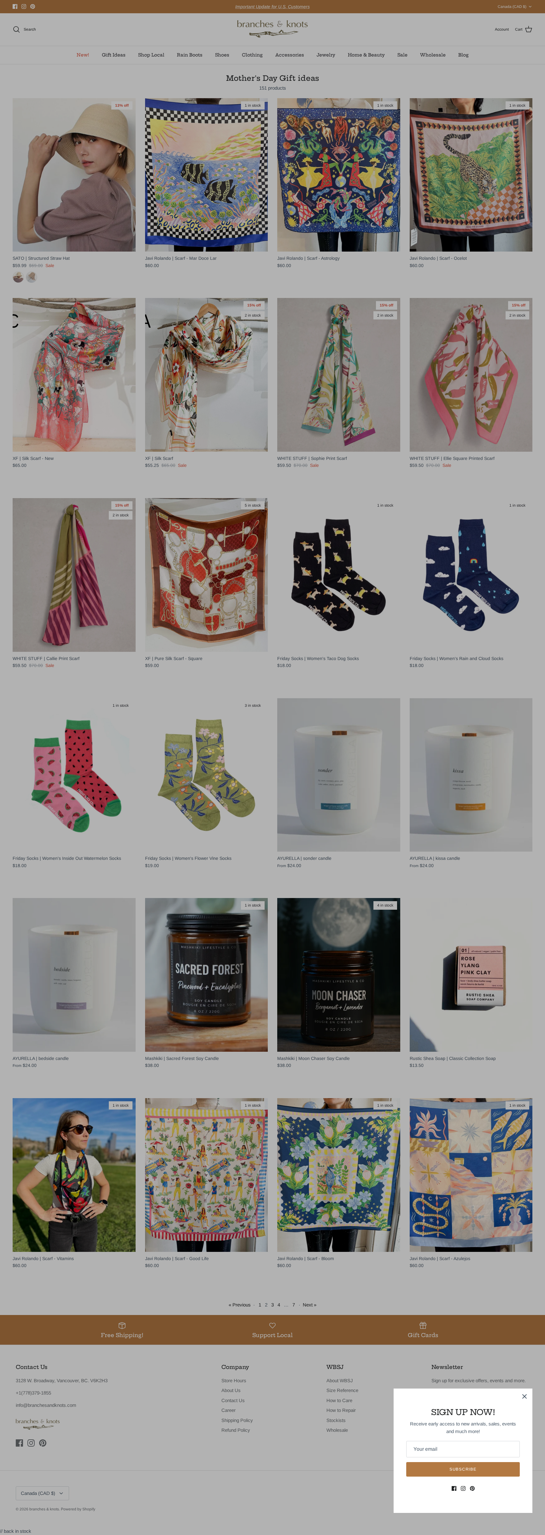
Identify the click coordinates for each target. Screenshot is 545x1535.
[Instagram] (463, 1488)
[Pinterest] (472, 1488)
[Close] (524, 1396)
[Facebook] (454, 1488)
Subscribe (462, 1469)
